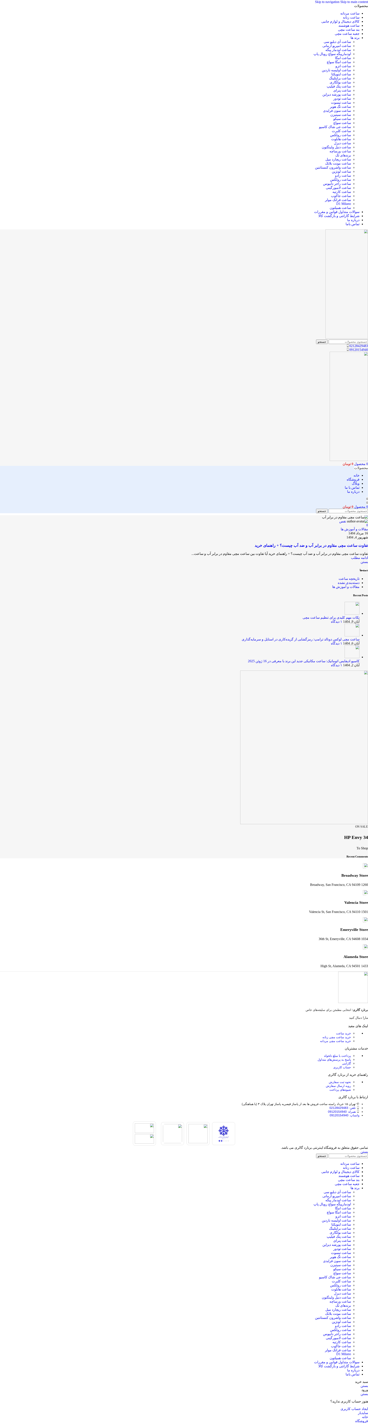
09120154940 (358, 349)
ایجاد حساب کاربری (354, 1409)
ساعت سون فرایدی (337, 110)
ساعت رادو (343, 175)
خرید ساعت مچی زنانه (336, 1037)
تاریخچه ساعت (349, 578)
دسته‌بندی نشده (348, 583)
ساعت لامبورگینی (338, 188)
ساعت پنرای (342, 90)
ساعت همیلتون (340, 208)
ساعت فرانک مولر (338, 200)
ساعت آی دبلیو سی (337, 42)
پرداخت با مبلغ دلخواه (337, 1055)
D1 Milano (343, 204)
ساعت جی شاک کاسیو (335, 127)
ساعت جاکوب (341, 196)
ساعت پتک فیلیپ (339, 86)
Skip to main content (354, 2)
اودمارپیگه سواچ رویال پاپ (332, 54)
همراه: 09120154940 (342, 1111)
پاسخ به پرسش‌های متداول (334, 1059)
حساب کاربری (342, 1067)
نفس (342, 521)
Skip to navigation (327, 2)
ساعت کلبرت (341, 131)
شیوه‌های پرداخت (340, 1089)
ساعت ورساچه (340, 151)
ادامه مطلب (359, 558)
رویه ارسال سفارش (338, 1086)
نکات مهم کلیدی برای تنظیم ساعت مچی (331, 617)
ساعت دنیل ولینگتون (336, 147)
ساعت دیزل (342, 143)
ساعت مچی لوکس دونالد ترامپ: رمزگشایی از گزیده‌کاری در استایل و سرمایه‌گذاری (300, 639)
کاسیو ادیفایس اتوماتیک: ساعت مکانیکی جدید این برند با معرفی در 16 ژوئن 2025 (303, 661)
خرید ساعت (343, 1033)
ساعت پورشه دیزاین (336, 94)
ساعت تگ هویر (340, 106)
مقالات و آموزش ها (354, 529)
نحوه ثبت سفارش (340, 1082)
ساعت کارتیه (341, 192)
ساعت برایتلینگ (340, 78)
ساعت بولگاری (340, 82)
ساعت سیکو (342, 119)
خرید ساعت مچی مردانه (335, 1041)
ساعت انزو (343, 66)
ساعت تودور (342, 98)
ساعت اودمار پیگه (338, 50)
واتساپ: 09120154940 (344, 1115)
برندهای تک (343, 155)
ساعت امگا (343, 58)
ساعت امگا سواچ (339, 62)
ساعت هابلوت (341, 139)
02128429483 (358, 346)
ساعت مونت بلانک (338, 163)
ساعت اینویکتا (341, 74)
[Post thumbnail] (352, 613)
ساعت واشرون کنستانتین (333, 167)
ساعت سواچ (342, 123)
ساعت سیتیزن (340, 115)
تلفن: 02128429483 (342, 1108)
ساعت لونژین (341, 171)
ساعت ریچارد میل (338, 159)
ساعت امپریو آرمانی (336, 46)
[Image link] (353, 1002)
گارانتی (346, 1063)
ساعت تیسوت (341, 102)
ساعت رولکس (340, 135)
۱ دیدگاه (336, 621)
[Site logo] (346, 337)
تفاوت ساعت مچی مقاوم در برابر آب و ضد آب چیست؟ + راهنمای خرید (311, 545)
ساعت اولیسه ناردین (336, 70)
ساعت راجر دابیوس (337, 183)
